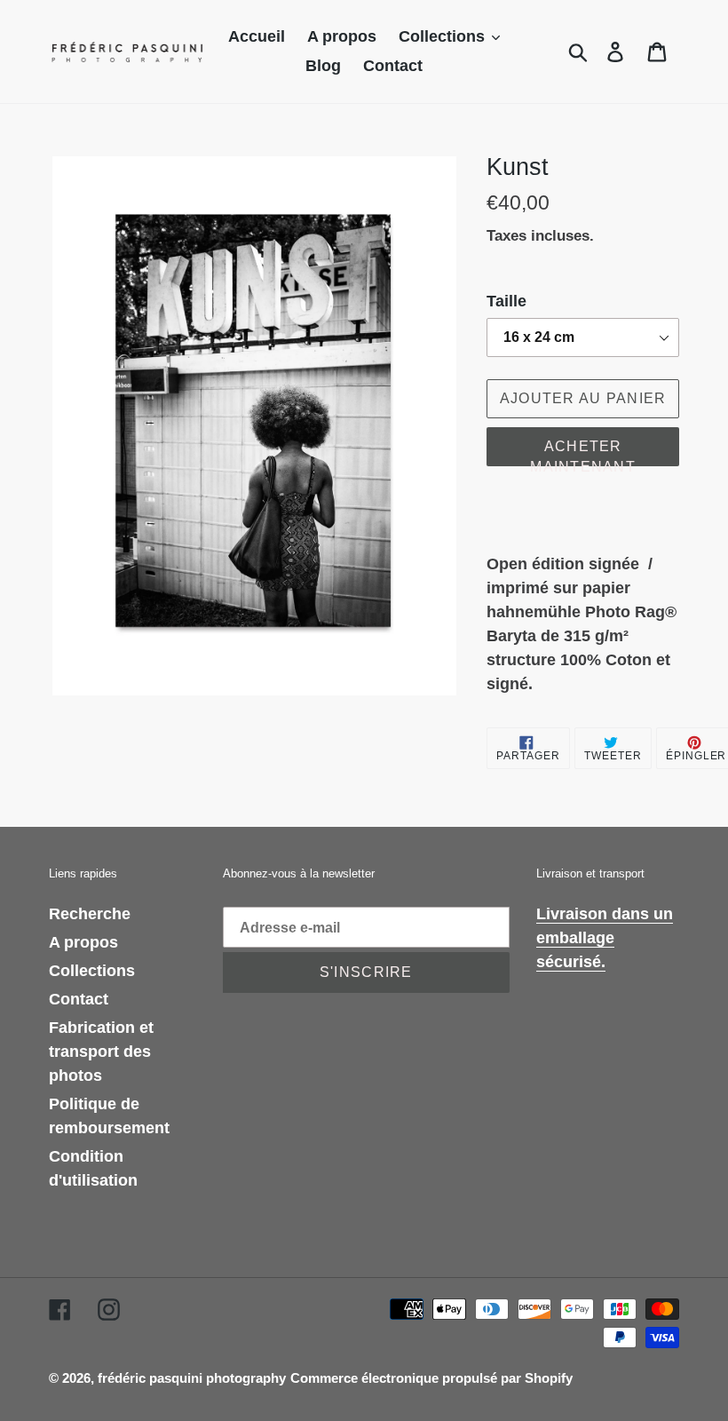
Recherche (90, 914)
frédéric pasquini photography (192, 1377)
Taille (506, 301)
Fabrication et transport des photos (101, 1051)
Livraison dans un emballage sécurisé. (604, 938)
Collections (92, 971)
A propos (83, 942)
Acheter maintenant (583, 452)
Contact (78, 999)
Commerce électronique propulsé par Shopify (431, 1377)
